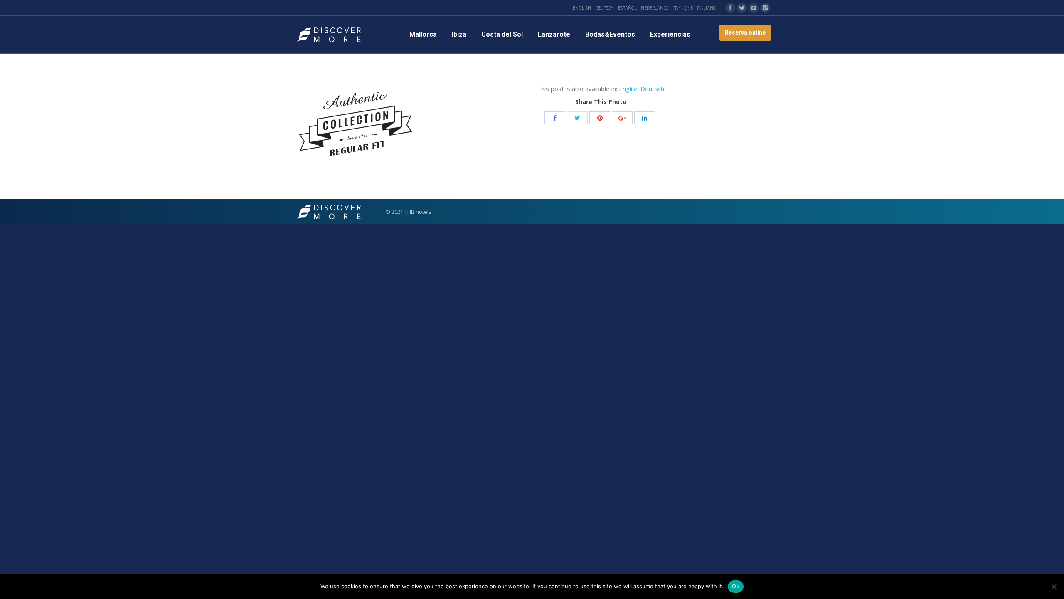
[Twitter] (742, 8)
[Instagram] (765, 8)
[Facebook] (730, 8)
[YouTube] (754, 8)
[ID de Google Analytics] (622, 117)
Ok (735, 586)
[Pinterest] (599, 117)
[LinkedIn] (644, 117)
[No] (1053, 586)
